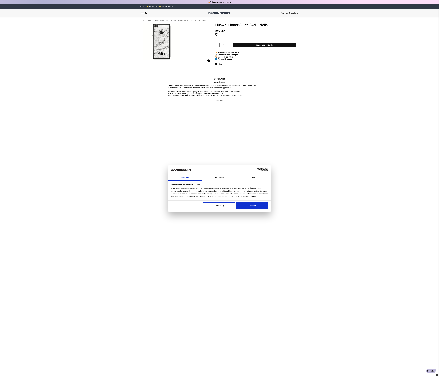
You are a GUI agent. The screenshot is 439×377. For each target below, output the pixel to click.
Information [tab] (219, 177)
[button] (283, 13)
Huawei (148, 21)
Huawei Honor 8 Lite (160, 21)
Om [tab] (253, 177)
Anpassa (217, 206)
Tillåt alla (252, 206)
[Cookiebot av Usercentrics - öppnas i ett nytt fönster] (258, 169)
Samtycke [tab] (185, 177)
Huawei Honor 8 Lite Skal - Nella (193, 21)
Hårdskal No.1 (175, 21)
